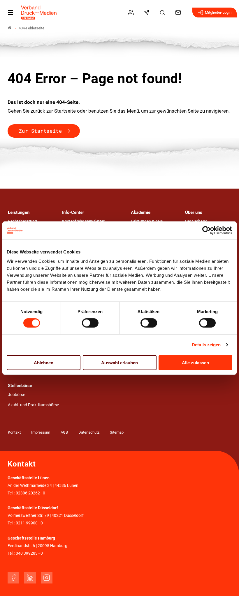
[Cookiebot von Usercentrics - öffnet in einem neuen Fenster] (206, 230)
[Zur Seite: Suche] (163, 12)
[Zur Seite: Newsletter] (147, 12)
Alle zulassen (195, 362)
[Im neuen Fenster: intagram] (46, 577)
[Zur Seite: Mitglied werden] (132, 12)
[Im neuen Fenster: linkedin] (30, 577)
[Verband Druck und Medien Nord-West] (10, 28)
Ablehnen (43, 362)
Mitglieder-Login (218, 12)
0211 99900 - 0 (29, 523)
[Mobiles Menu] (10, 12)
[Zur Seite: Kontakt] (179, 12)
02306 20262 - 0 (30, 493)
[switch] (90, 323)
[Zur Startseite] (39, 12)
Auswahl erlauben (119, 362)
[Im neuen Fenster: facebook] (13, 577)
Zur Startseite (40, 130)
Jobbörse (16, 394)
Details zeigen (206, 344)
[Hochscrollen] (226, 583)
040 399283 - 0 (29, 553)
